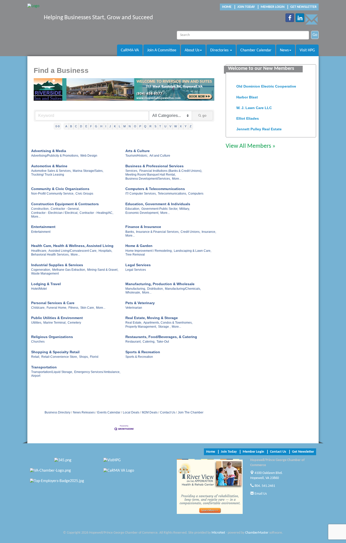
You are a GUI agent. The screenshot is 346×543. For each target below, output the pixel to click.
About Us (192, 50)
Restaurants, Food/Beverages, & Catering (161, 337)
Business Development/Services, (148, 178)
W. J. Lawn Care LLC (254, 105)
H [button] (101, 126)
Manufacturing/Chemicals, (183, 288)
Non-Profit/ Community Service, (52, 193)
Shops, (84, 357)
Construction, (40, 209)
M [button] (124, 126)
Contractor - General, (65, 209)
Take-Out (163, 341)
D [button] (81, 126)
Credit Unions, (190, 232)
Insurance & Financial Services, (157, 232)
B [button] (71, 126)
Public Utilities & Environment (57, 318)
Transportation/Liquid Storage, (52, 372)
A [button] (66, 126)
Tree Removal (135, 254)
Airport (35, 376)
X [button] (181, 126)
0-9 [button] (57, 126)
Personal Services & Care (52, 303)
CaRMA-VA (130, 50)
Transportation (44, 367)
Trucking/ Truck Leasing (47, 174)
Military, (184, 209)
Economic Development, (142, 213)
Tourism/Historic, (136, 155)
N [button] (130, 126)
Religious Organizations (52, 337)
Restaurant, (133, 341)
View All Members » (250, 146)
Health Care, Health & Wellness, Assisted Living (72, 246)
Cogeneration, (41, 270)
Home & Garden (138, 246)
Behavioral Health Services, (50, 254)
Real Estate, (133, 322)
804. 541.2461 (264, 486)
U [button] (165, 126)
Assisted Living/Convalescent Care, (72, 251)
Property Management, (141, 326)
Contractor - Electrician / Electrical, (54, 213)
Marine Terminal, (54, 322)
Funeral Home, (57, 307)
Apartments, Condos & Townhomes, (168, 322)
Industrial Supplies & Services (57, 265)
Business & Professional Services (154, 166)
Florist (94, 357)
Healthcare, (39, 251)
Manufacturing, (135, 288)
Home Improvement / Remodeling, (148, 251)
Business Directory (57, 412)
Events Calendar (108, 412)
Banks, (130, 232)
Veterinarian (133, 307)
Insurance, (209, 232)
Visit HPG (307, 50)
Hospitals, (105, 251)
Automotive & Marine (49, 166)
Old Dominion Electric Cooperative (266, 84)
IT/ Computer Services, (141, 193)
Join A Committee (161, 50)
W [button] (175, 126)
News (284, 50)
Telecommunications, (172, 193)
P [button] (140, 126)
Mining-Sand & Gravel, (102, 270)
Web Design (88, 155)
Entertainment (43, 227)
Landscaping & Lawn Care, (192, 251)
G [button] (96, 126)
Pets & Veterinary (140, 303)
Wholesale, (133, 292)
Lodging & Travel (46, 284)
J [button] (110, 126)
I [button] (105, 126)
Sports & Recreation (142, 352)
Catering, (149, 341)
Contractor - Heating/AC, (96, 213)
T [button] (160, 126)
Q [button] (145, 126)
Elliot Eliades (247, 116)
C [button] (76, 126)
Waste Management (45, 273)
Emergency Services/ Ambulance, (97, 372)
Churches (38, 341)
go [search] (204, 115)
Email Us (260, 494)
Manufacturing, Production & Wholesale (160, 284)
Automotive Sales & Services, (51, 171)
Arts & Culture (137, 151)
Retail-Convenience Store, (59, 357)
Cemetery (74, 322)
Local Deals (131, 412)
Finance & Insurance (143, 227)
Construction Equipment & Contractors (65, 204)
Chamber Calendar (256, 50)
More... (176, 178)
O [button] (135, 126)
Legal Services (138, 265)
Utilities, (36, 322)
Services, (131, 171)
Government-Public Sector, (159, 209)
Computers (195, 193)
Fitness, (73, 307)
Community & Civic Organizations (60, 189)
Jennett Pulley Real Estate (259, 126)
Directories (219, 50)
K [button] (115, 126)
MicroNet (218, 533)
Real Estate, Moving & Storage (151, 318)
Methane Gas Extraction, (69, 270)
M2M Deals (150, 412)
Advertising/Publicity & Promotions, (55, 155)
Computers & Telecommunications (155, 189)
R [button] (150, 126)
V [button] (170, 126)
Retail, (35, 357)
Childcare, (38, 307)
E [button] (86, 126)
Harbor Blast (247, 95)
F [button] (91, 126)
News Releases (84, 412)
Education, (132, 209)
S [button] (155, 126)
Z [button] (190, 126)
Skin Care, (87, 307)
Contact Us (167, 412)
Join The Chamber (190, 412)
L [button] (119, 126)
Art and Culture (159, 155)
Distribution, (155, 288)
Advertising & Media (48, 151)
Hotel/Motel (39, 288)
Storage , (164, 326)
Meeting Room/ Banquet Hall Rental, (150, 174)
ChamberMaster (256, 533)
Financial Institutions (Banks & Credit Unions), (170, 171)
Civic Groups (84, 193)
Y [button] (185, 126)
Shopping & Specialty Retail (55, 352)
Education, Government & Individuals (157, 204)
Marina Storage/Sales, (88, 171)
